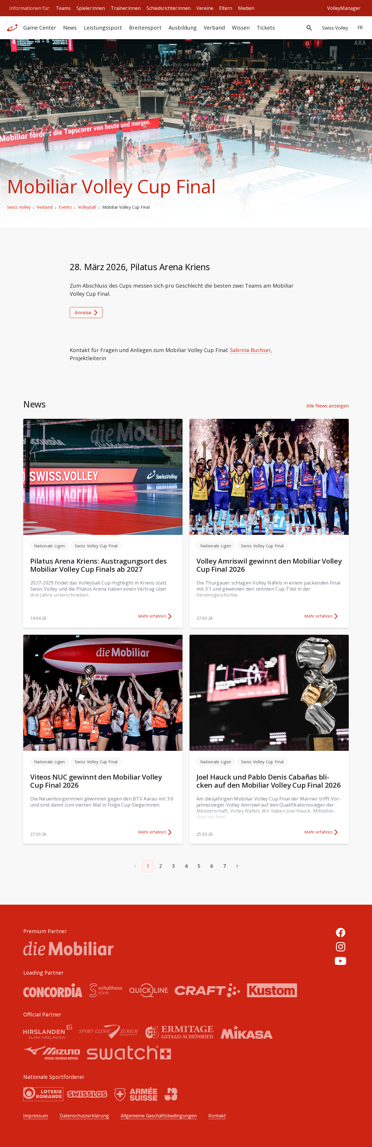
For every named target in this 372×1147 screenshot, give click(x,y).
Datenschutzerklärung (84, 1116)
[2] (237, 866)
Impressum (35, 1116)
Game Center (39, 27)
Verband (45, 207)
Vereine (204, 8)
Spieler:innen (90, 8)
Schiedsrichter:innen (168, 8)
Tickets (266, 27)
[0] (135, 866)
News (70, 27)
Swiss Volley (19, 207)
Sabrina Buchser (250, 350)
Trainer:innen (126, 8)
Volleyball (87, 207)
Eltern (225, 8)
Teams (63, 8)
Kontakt (217, 1116)
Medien (246, 8)
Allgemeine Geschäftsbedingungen (159, 1116)
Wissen (241, 27)
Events (65, 207)
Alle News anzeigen (327, 406)
